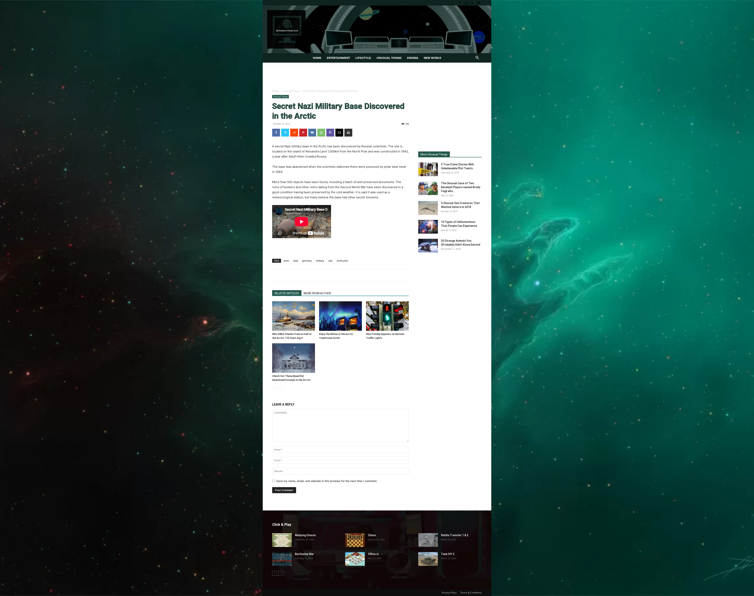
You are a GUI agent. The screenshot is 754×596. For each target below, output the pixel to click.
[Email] (339, 133)
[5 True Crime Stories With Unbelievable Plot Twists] (428, 169)
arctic (286, 260)
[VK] (312, 133)
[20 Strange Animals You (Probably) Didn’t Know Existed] (428, 245)
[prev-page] (274, 387)
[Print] (348, 133)
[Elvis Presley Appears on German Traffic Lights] (387, 316)
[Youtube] (479, 2)
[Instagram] (466, 2)
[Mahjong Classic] (282, 540)
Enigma (412, 58)
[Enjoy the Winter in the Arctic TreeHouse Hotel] (340, 316)
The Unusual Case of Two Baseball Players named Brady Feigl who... (460, 187)
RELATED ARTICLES (287, 293)
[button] (477, 58)
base (295, 260)
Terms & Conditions (471, 592)
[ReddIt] (294, 133)
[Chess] (355, 540)
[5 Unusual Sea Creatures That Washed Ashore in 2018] (428, 208)
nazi (330, 260)
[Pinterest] (303, 133)
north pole (342, 260)
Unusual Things (389, 58)
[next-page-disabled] (280, 387)
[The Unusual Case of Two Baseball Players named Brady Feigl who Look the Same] (428, 188)
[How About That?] (377, 29)
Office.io (373, 554)
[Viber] (330, 133)
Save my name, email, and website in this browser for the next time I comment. (326, 481)
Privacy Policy (449, 592)
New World (432, 58)
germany (307, 260)
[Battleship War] (282, 559)
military (320, 260)
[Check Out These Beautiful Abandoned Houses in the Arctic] (293, 358)
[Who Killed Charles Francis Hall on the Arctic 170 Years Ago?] (293, 316)
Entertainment (338, 58)
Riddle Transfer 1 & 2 (454, 535)
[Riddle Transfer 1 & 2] (428, 540)
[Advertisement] (377, 76)
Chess (372, 535)
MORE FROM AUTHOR (317, 293)
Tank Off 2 (447, 554)
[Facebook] (459, 2)
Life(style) (363, 58)
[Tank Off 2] (428, 559)
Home (317, 58)
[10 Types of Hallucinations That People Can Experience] (428, 227)
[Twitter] (472, 2)
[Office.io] (355, 559)
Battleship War (304, 554)
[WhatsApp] (321, 133)
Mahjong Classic (305, 535)
